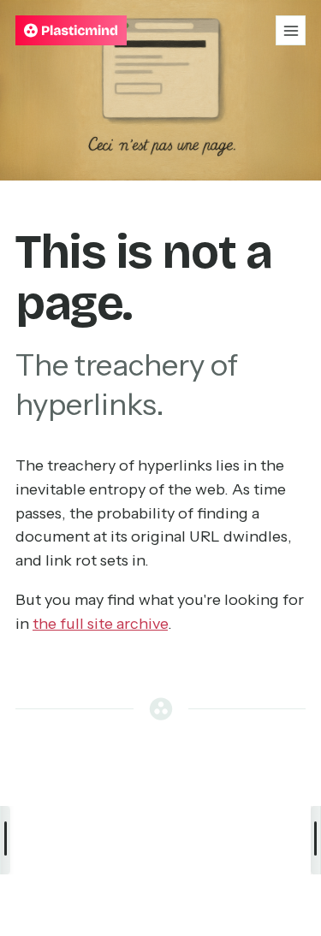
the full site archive (100, 623)
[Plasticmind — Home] (71, 30)
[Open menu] (291, 30)
